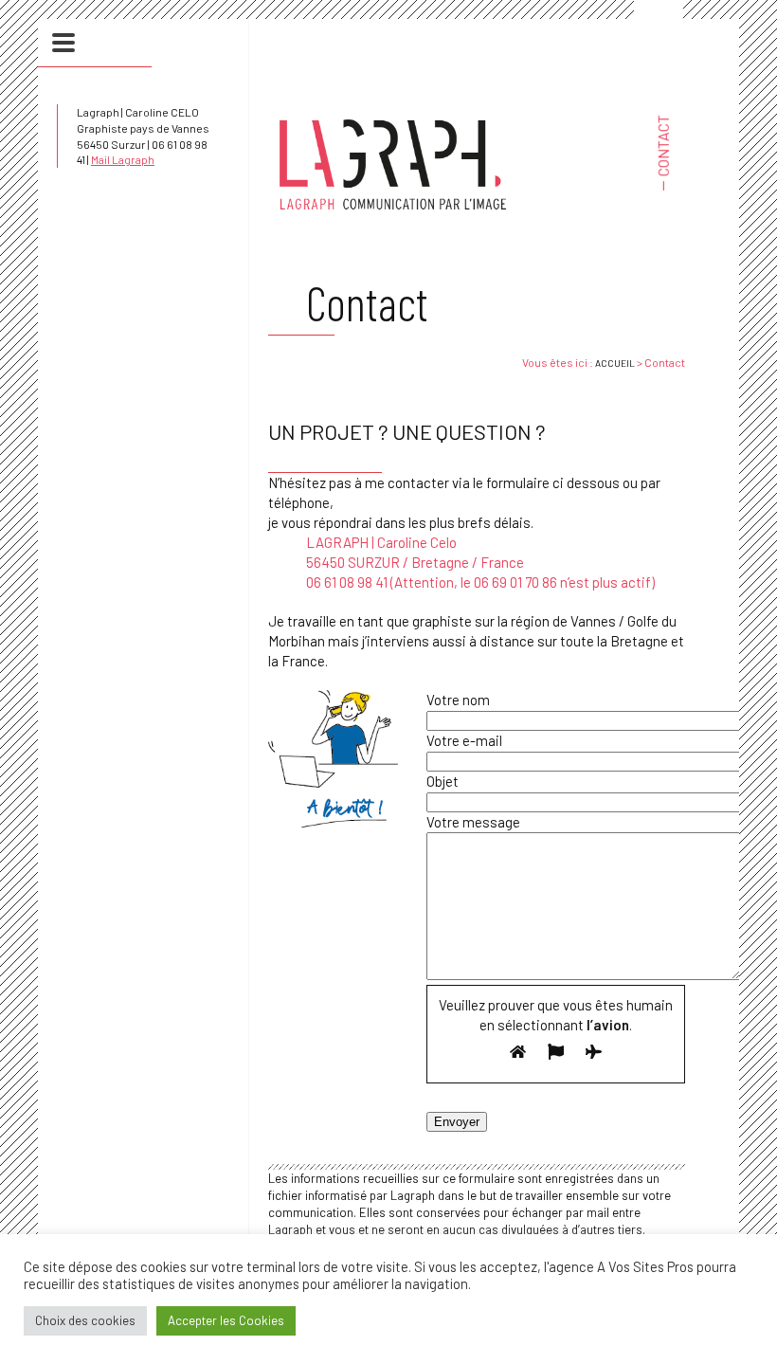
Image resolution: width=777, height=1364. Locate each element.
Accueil (615, 363)
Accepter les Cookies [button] (226, 1320)
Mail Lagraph (122, 159)
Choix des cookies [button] (85, 1320)
